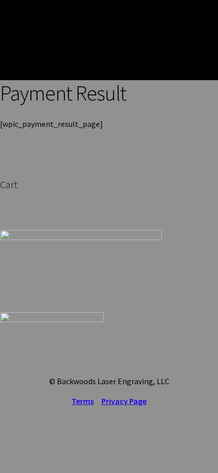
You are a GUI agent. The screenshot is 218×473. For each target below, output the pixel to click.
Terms (82, 401)
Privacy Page (124, 401)
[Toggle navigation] (203, 40)
